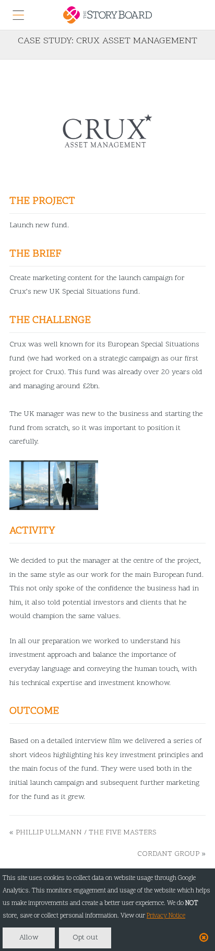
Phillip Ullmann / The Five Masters (86, 833)
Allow (29, 938)
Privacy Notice (166, 916)
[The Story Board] (107, 15)
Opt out (85, 938)
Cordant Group (168, 854)
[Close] (203, 938)
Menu (18, 15)
